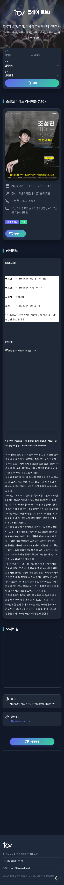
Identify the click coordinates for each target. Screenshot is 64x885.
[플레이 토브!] (7, 846)
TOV (29, 876)
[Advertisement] (32, 793)
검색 (35, 83)
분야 (6, 72)
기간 (6, 51)
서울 (23, 222)
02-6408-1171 (15, 861)
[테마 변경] (57, 878)
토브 (5, 854)
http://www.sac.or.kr (21, 721)
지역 (6, 62)
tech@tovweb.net (20, 868)
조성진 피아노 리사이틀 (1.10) (26, 101)
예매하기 (18, 233)
